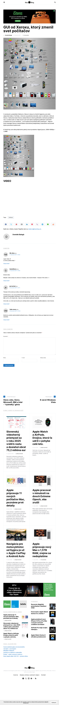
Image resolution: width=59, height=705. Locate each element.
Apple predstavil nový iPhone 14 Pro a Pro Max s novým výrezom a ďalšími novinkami (39, 621)
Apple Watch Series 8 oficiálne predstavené (38, 636)
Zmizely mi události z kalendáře (12, 652)
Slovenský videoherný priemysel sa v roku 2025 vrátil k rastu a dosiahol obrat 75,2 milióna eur (16, 441)
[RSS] (35, 678)
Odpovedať (6, 263)
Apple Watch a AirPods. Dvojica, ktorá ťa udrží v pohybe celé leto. (42, 437)
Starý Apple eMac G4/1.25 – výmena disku (15, 656)
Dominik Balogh (8, 35)
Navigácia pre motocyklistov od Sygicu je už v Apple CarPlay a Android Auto (16, 550)
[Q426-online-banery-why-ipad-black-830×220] (29, 589)
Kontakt (43, 675)
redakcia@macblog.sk (34, 229)
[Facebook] (23, 678)
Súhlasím (53, 702)
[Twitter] (26, 678)
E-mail (23, 357)
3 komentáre (43, 559)
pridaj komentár (19, 453)
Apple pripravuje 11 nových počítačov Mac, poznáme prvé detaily (15, 498)
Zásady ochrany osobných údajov (29, 675)
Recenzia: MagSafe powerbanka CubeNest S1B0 (38, 606)
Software (11, 217)
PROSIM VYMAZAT (8, 650)
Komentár (5, 336)
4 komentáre (26, 35)
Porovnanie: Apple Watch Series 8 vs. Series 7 (39, 612)
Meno (4, 357)
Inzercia (15, 675)
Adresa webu (43, 357)
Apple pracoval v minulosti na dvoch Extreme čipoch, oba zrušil (41, 496)
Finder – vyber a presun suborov (12, 654)
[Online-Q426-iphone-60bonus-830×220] (29, 16)
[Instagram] (28, 678)
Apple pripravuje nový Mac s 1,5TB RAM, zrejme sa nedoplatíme (41, 550)
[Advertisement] (29, 381)
